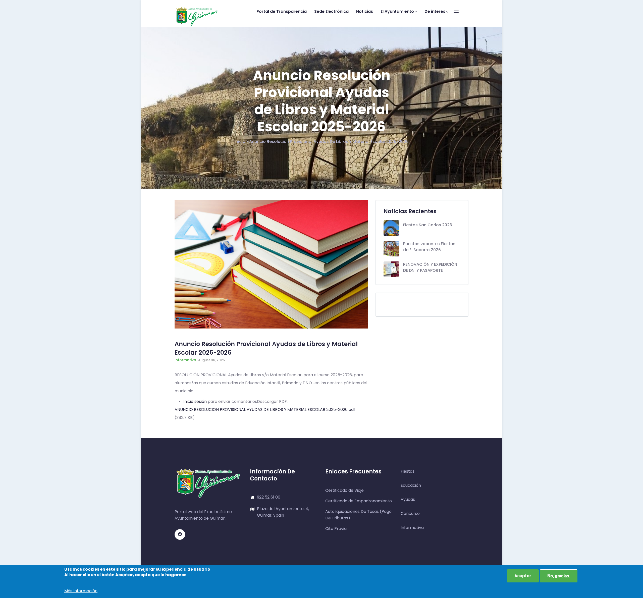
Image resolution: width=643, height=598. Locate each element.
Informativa (185, 359)
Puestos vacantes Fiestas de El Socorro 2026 (429, 247)
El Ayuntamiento (397, 11)
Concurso (410, 513)
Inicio (240, 141)
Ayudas (408, 499)
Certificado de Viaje (344, 490)
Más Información (80, 591)
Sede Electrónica (331, 11)
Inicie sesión (195, 401)
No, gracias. (558, 576)
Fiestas (407, 471)
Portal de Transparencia (281, 11)
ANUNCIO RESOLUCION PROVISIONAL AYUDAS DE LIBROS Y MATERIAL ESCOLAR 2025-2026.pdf (265, 409)
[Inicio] (197, 12)
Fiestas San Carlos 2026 (427, 225)
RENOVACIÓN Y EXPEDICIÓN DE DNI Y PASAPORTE (430, 267)
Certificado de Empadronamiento (358, 501)
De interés (434, 11)
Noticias (364, 11)
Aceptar (522, 576)
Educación (411, 485)
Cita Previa (336, 528)
